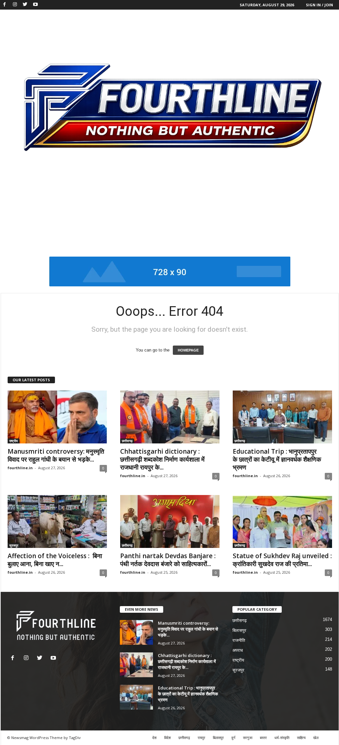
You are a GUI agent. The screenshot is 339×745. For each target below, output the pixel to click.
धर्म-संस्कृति (281, 737)
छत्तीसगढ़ (127, 440)
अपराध (237, 650)
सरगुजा (247, 737)
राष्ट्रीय (13, 440)
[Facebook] (5, 5)
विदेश (167, 737)
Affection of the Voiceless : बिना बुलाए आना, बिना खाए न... (55, 560)
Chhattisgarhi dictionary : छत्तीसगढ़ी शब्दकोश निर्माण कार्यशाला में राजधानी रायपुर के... (162, 459)
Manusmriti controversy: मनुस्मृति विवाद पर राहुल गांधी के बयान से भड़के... (56, 455)
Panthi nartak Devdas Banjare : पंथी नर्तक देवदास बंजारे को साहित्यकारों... (168, 560)
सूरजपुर (13, 545)
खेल (315, 737)
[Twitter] (25, 5)
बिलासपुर (239, 630)
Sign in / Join (319, 4)
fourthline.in (20, 467)
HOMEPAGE (188, 350)
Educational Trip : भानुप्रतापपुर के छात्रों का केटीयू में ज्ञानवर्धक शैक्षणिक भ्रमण (277, 459)
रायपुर (201, 737)
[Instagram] (15, 5)
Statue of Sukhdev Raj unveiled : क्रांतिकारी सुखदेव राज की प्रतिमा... (282, 560)
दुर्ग (233, 737)
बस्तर (263, 737)
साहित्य (301, 737)
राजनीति (238, 640)
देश (154, 737)
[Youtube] (35, 5)
